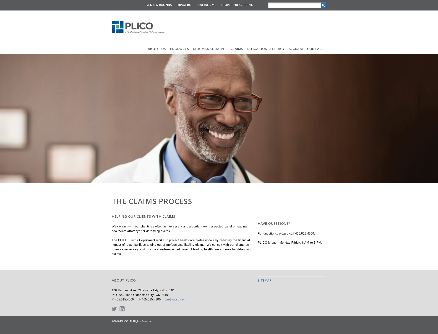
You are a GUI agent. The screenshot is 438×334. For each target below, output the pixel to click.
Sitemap (264, 280)
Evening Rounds (158, 5)
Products (179, 48)
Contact (315, 48)
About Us (157, 48)
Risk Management (209, 48)
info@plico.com (176, 299)
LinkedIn (122, 308)
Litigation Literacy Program (275, 48)
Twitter (114, 308)
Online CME (206, 5)
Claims (237, 48)
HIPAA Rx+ (185, 5)
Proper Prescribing (237, 5)
